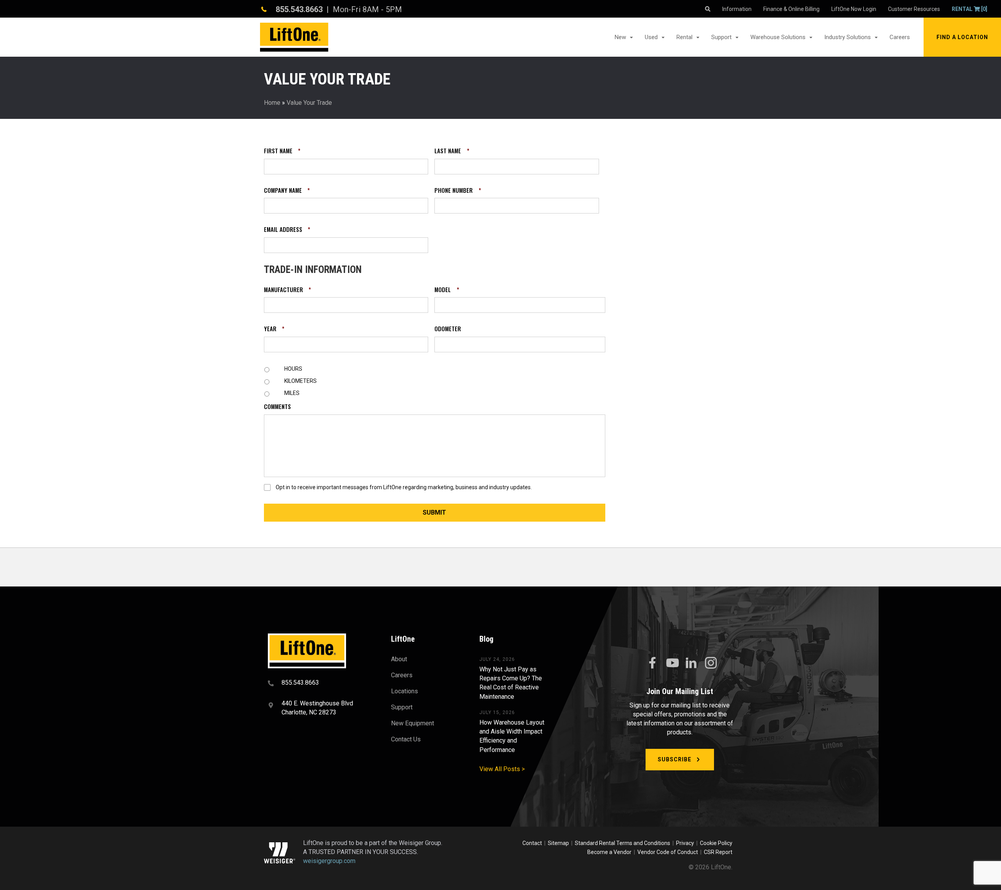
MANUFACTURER (287, 290)
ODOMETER (447, 329)
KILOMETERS (300, 381)
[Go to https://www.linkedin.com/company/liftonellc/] (691, 663)
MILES (292, 393)
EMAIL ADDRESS (287, 229)
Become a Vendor (609, 852)
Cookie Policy (716, 843)
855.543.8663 (299, 9)
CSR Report (718, 852)
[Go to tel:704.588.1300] (319, 683)
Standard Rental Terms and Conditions (622, 843)
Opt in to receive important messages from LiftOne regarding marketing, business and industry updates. (404, 487)
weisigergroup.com (329, 861)
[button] (962, 37)
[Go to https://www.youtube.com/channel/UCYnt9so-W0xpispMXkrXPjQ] (672, 663)
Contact (532, 843)
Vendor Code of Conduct (668, 852)
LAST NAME (451, 151)
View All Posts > (502, 769)
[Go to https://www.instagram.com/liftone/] (711, 663)
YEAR (274, 329)
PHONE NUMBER (457, 190)
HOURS (293, 369)
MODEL (446, 290)
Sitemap (559, 843)
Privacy (685, 843)
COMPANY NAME (287, 190)
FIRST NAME (282, 151)
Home (272, 102)
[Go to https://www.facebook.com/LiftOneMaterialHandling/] (652, 663)
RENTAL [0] (969, 9)
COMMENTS (277, 407)
